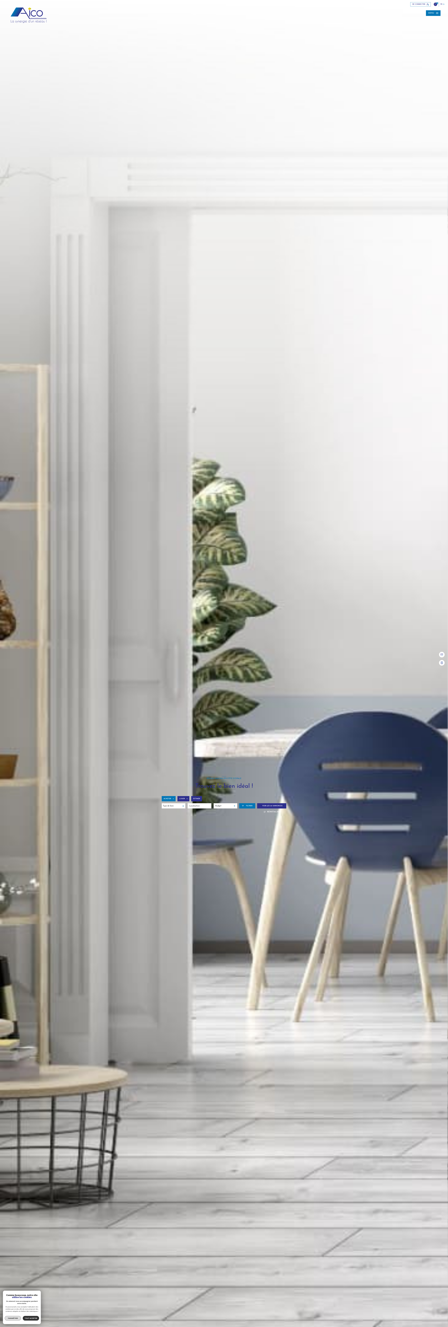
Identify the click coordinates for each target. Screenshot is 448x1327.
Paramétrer (13, 1318)
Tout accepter (31, 1318)
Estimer (196, 799)
